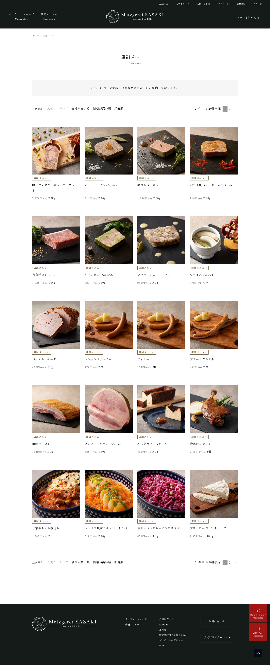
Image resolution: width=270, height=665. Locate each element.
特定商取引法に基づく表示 (173, 635)
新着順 (119, 108)
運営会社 (164, 630)
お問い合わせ (203, 4)
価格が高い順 (102, 108)
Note (161, 645)
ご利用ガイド (182, 4)
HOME (36, 36)
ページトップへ (258, 653)
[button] (235, 109)
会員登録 (241, 4)
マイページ (223, 4)
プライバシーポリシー (171, 640)
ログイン (257, 4)
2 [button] (230, 108)
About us (163, 4)
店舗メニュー (132, 624)
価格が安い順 (81, 108)
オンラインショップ (135, 619)
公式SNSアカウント (216, 637)
